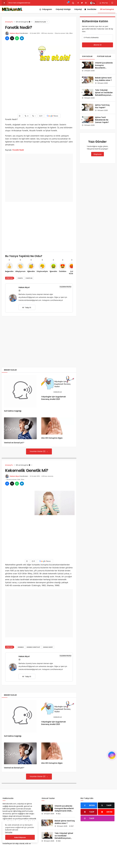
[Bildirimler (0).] (112, 2)
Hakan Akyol (15, 33)
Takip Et (28, 307)
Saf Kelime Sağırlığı (12, 411)
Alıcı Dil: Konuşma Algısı (51, 438)
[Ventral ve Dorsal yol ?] (20, 428)
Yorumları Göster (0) (38, 451)
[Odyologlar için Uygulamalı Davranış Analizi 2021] (57, 384)
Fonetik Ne (29, 278)
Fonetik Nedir (18, 150)
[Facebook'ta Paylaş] (7, 38)
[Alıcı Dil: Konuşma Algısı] (57, 425)
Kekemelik (21, 647)
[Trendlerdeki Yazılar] (4, 3)
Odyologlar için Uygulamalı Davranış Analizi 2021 (53, 397)
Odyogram (47, 9)
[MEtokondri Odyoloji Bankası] (12, 9)
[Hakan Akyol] (14, 298)
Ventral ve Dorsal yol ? (14, 442)
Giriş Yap (104, 3)
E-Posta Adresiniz (91, 37)
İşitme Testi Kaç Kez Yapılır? (102, 106)
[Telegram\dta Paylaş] (22, 38)
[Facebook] (78, 3)
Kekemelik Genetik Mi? (33, 647)
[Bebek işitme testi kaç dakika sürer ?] (87, 80)
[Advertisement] (17, 79)
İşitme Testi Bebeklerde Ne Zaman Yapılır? (102, 120)
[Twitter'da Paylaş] (12, 38)
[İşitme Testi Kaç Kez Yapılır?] (87, 107)
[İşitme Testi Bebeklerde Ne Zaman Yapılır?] (87, 119)
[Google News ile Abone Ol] (52, 116)
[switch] (93, 3)
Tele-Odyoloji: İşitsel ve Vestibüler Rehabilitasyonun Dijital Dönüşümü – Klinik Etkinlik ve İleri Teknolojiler (104, 96)
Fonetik (20, 278)
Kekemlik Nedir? (48, 647)
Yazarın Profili (65, 287)
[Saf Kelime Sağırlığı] (20, 391)
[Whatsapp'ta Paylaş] (17, 38)
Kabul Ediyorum (20, 837)
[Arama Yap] (73, 3)
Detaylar (8, 832)
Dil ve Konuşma (107, 9)
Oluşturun (97, 154)
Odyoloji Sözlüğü (63, 9)
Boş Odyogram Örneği (16, 3)
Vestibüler (91, 9)
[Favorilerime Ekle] (20, 116)
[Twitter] (82, 3)
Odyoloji (78, 9)
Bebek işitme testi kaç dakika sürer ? (103, 79)
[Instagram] (86, 3)
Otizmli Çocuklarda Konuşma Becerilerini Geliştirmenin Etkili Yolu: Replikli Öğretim (104, 69)
